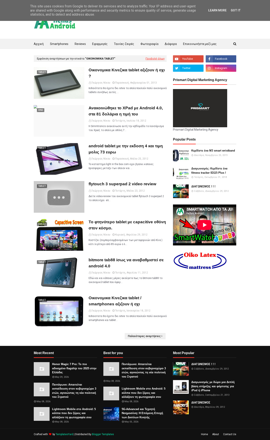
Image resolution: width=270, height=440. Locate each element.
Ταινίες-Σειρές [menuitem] (124, 44)
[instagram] (221, 68)
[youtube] (188, 58)
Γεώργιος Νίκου (101, 82)
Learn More (217, 10)
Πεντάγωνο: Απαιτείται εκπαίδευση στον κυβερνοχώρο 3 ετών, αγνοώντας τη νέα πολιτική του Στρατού (74, 391)
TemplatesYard (64, 434)
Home (204, 434)
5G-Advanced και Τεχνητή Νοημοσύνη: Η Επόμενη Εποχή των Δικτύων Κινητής (142, 413)
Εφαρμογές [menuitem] (100, 44)
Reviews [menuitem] (80, 44)
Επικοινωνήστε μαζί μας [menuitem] (200, 44)
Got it (236, 10)
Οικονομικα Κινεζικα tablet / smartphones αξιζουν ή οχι (115, 301)
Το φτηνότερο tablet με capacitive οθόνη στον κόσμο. (127, 225)
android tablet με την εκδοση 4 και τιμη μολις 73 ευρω (126, 149)
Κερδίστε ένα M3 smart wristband (213, 150)
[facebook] (221, 58)
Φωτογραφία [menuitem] (149, 44)
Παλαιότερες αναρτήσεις (144, 336)
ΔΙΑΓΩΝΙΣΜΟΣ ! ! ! (203, 186)
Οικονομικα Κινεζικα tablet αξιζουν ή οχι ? (127, 73)
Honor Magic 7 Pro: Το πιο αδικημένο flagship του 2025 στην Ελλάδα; (74, 368)
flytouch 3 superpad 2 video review (122, 184)
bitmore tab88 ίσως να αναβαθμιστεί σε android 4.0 (126, 263)
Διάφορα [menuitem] (171, 44)
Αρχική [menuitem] (39, 44)
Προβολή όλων (155, 58)
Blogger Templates (103, 434)
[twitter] (188, 68)
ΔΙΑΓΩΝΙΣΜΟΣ (200, 402)
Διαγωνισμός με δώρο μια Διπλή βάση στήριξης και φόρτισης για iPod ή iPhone (213, 386)
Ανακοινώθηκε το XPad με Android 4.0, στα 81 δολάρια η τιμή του (126, 111)
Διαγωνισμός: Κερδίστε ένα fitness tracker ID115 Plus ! (209, 170)
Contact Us (229, 434)
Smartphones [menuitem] (59, 44)
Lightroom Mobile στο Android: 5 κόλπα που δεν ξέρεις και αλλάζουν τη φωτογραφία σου (74, 413)
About (215, 434)
